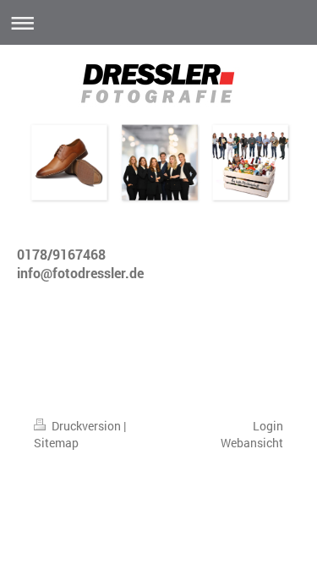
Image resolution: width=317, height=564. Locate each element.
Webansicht (252, 443)
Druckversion (86, 426)
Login (268, 426)
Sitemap (56, 443)
